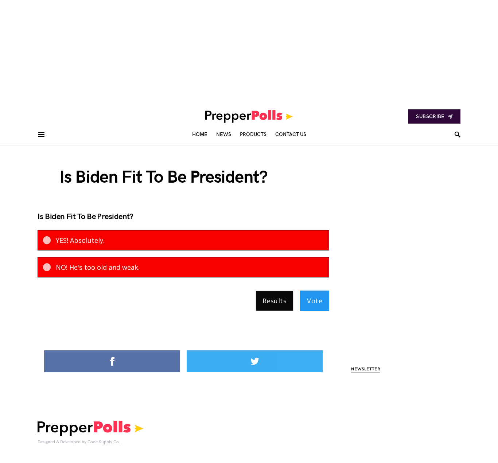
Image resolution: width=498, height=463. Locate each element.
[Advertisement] (218, 51)
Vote (314, 300)
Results (274, 300)
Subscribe (430, 116)
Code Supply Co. (103, 442)
